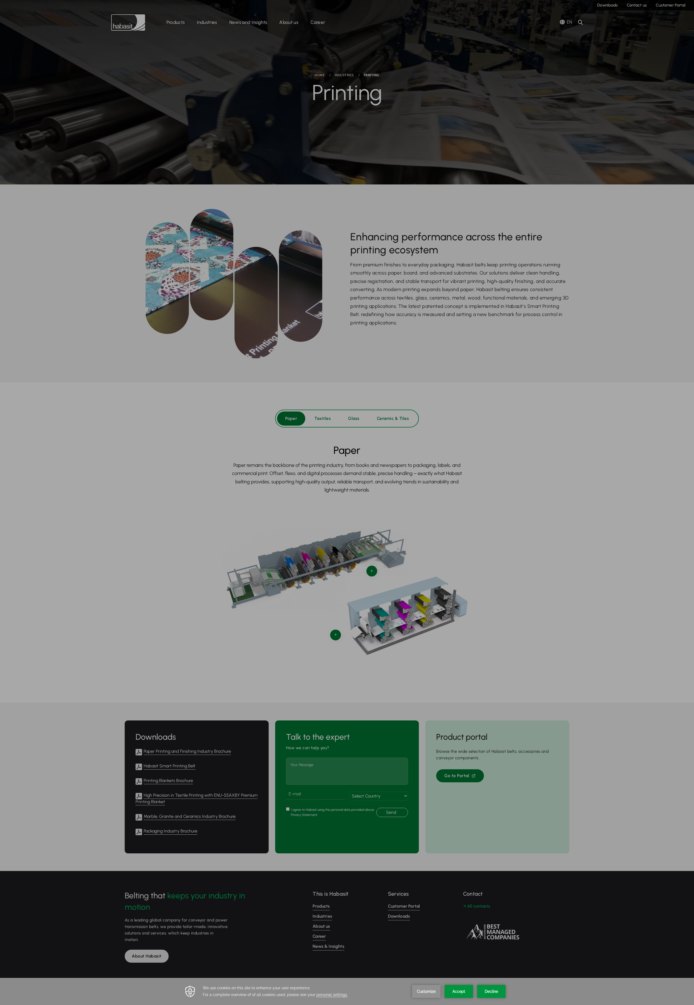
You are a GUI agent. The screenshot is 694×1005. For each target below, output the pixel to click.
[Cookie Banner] (347, 991)
